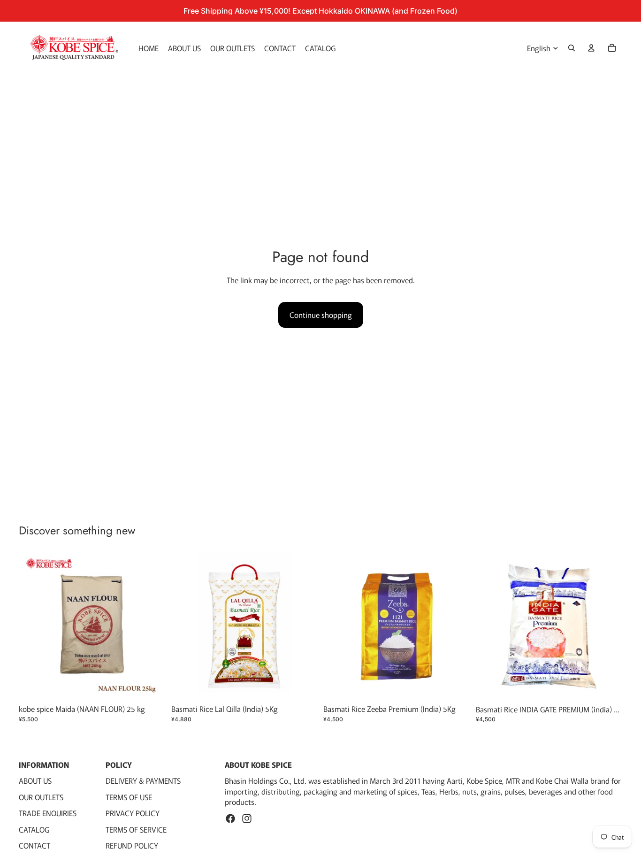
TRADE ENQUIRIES (47, 813)
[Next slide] (456, 626)
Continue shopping (321, 314)
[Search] (571, 48)
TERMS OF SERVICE (136, 829)
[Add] (151, 685)
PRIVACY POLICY (133, 813)
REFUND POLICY (132, 845)
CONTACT (34, 845)
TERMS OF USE (129, 797)
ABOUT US (35, 781)
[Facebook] (230, 818)
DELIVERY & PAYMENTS (143, 781)
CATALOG (34, 829)
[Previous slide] (337, 626)
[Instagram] (246, 818)
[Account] (591, 48)
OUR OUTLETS (41, 797)
